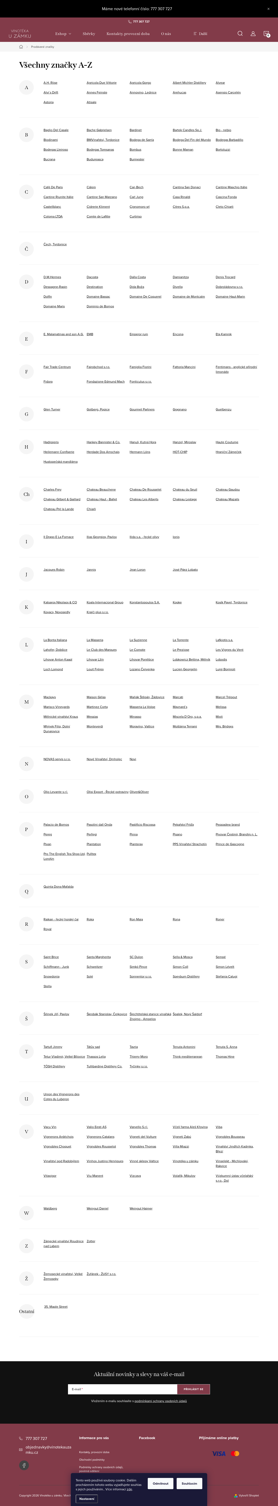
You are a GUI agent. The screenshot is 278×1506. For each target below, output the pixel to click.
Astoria (49, 102)
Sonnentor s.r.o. (141, 976)
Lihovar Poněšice (142, 659)
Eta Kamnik (224, 334)
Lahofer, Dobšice (55, 649)
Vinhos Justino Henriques (105, 1161)
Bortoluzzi (223, 149)
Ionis (176, 537)
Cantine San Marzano (102, 197)
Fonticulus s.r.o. (141, 381)
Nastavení (86, 1498)
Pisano (177, 834)
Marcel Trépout (226, 697)
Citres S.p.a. (181, 206)
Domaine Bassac (98, 296)
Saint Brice (51, 957)
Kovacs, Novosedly (57, 612)
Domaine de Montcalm (189, 296)
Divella (178, 286)
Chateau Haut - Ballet (102, 499)
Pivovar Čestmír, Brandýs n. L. (236, 834)
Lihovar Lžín (95, 659)
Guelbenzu (223, 409)
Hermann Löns (140, 452)
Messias (92, 716)
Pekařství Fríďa (183, 824)
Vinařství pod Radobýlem (61, 1161)
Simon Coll (180, 966)
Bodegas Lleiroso (56, 149)
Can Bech (136, 187)
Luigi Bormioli (225, 669)
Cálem (91, 187)
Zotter (91, 1241)
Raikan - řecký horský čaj (61, 919)
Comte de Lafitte (98, 216)
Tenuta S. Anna (226, 1046)
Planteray (136, 844)
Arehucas (179, 92)
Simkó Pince (138, 966)
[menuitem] (63, 34)
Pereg (48, 834)
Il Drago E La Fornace (59, 537)
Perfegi (92, 834)
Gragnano (180, 409)
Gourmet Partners (142, 409)
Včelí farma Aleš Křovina (190, 1127)
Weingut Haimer (141, 1208)
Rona (176, 919)
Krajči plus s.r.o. (98, 612)
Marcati (178, 697)
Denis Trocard (225, 277)
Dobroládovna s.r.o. (229, 286)
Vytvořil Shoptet (249, 1495)
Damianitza (181, 277)
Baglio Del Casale (56, 130)
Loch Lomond (53, 669)
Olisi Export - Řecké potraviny (108, 791)
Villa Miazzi (181, 1146)
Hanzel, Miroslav (184, 442)
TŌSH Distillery (54, 1066)
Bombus (135, 149)
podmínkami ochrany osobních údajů (161, 1401)
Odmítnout (160, 1483)
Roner (220, 919)
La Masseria (95, 640)
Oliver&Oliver (139, 791)
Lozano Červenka (142, 669)
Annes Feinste (97, 92)
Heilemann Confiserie (59, 452)
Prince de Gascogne (230, 844)
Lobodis (221, 659)
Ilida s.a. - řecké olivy (144, 537)
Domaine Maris (54, 306)
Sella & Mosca (183, 957)
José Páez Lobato (185, 569)
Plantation (94, 844)
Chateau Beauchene (101, 489)
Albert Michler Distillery (189, 82)
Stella (47, 986)
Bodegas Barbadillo (229, 139)
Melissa (221, 707)
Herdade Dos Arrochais (103, 452)
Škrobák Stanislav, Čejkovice (107, 1014)
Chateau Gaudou (228, 489)
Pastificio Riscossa (142, 824)
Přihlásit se (194, 1389)
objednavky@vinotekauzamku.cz (48, 1449)
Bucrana (49, 159)
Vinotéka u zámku (185, 1161)
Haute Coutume (227, 442)
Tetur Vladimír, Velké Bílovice (64, 1056)
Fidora (48, 381)
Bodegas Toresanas (100, 149)
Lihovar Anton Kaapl (58, 659)
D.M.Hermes (52, 277)
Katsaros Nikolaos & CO (60, 602)
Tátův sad (93, 1046)
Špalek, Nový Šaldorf (187, 1014)
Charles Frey (52, 489)
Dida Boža (137, 286)
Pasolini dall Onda (99, 824)
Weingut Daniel (97, 1208)
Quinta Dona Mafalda (58, 886)
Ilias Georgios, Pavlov (102, 537)
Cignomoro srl (140, 206)
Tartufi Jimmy (53, 1046)
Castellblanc (52, 206)
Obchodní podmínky (92, 1460)
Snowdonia (51, 976)
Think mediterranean (187, 1056)
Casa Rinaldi (181, 197)
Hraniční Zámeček (228, 452)
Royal (47, 929)
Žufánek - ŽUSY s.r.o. (101, 1274)
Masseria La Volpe (142, 707)
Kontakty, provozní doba (94, 1452)
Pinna (134, 834)
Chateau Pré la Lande (59, 509)
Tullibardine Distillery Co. (104, 1066)
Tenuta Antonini (184, 1046)
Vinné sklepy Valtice (144, 1161)
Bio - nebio (223, 130)
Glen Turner (52, 409)
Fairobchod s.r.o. (98, 367)
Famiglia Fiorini (140, 367)
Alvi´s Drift (51, 92)
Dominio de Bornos (100, 306)
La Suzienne (138, 640)
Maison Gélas (96, 697)
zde (129, 1489)
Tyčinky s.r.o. (139, 1066)
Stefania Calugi (226, 976)
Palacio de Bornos (56, 824)
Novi (133, 759)
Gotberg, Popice (98, 409)
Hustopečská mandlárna (61, 461)
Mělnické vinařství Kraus (61, 716)
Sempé (221, 957)
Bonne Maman (183, 149)
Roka (90, 919)
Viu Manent (95, 1175)
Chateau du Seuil (185, 489)
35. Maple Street (56, 1306)
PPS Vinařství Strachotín (190, 844)
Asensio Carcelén (228, 92)
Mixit (219, 716)
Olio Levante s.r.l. (56, 791)
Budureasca (95, 159)
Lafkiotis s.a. (224, 640)
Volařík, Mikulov (184, 1175)
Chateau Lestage (185, 499)
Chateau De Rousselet (145, 489)
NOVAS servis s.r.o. (57, 759)
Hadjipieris (51, 442)
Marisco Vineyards (57, 707)
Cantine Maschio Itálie (231, 187)
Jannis (91, 569)
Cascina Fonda (226, 197)
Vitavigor (50, 1175)
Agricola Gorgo (140, 82)
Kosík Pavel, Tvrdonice (231, 602)
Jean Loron (138, 569)
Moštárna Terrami (185, 726)
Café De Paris (53, 187)
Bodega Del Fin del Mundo (192, 139)
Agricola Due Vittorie (102, 82)
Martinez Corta (97, 707)
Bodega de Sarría (142, 139)
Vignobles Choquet (57, 1146)
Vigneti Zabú (182, 1136)
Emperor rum (139, 334)
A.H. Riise (50, 82)
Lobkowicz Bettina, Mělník (191, 659)
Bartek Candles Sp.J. (187, 130)
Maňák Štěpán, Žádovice (147, 697)
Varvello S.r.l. (139, 1127)
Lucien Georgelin (185, 669)
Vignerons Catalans (100, 1136)
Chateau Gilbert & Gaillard (62, 499)
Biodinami (51, 139)
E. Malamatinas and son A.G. (64, 334)
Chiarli (91, 509)
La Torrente (181, 640)
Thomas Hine (225, 1056)
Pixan (47, 844)
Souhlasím (189, 1483)
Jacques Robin (54, 569)
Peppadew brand (228, 824)
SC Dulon (136, 957)
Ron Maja (136, 919)
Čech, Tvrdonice (55, 244)
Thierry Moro (139, 1056)
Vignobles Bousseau (230, 1136)
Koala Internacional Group (105, 602)
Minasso (135, 716)
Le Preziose (181, 649)
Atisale (91, 102)
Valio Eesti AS (96, 1127)
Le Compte (137, 649)
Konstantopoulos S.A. (145, 602)
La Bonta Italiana (55, 640)
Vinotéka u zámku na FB (24, 1465)
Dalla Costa (138, 277)
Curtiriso (136, 216)
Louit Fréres (95, 669)
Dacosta (92, 277)
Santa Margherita (99, 957)
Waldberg (50, 1208)
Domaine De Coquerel (145, 296)
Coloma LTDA (53, 216)
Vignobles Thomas (143, 1146)
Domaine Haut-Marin (230, 296)
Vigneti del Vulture (143, 1136)
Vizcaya (135, 1175)
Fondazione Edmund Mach (106, 381)
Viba (219, 1127)
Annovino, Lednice (143, 92)
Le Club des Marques (102, 649)
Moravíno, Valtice (142, 726)
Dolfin (48, 296)
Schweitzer (95, 966)
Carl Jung (136, 197)
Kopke (177, 602)
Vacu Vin (50, 1127)
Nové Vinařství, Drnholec (104, 759)
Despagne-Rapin (55, 286)
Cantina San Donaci (187, 187)
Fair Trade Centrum (57, 367)
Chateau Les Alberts (144, 499)
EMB (90, 334)
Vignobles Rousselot (101, 1146)
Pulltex (91, 854)
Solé (90, 976)
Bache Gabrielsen (99, 130)
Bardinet (136, 130)
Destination (95, 286)
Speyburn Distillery (186, 976)
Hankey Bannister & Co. (103, 442)
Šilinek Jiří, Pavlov (56, 1014)
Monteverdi (95, 726)
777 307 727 (36, 1438)
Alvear (220, 82)
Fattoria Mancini (184, 367)
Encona (178, 334)
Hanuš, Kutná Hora (143, 442)
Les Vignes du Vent (229, 649)
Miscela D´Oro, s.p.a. (187, 716)
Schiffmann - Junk (56, 966)
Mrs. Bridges (224, 726)
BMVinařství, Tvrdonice (103, 139)
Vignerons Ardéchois (58, 1136)
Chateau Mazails (227, 499)
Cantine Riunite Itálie (58, 197)
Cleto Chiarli (224, 206)
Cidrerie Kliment (98, 206)
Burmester (137, 159)
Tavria (134, 1046)
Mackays (50, 697)
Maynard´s (180, 707)
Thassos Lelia (96, 1056)
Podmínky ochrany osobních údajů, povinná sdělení (101, 1469)
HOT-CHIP (180, 452)
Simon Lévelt (225, 966)
